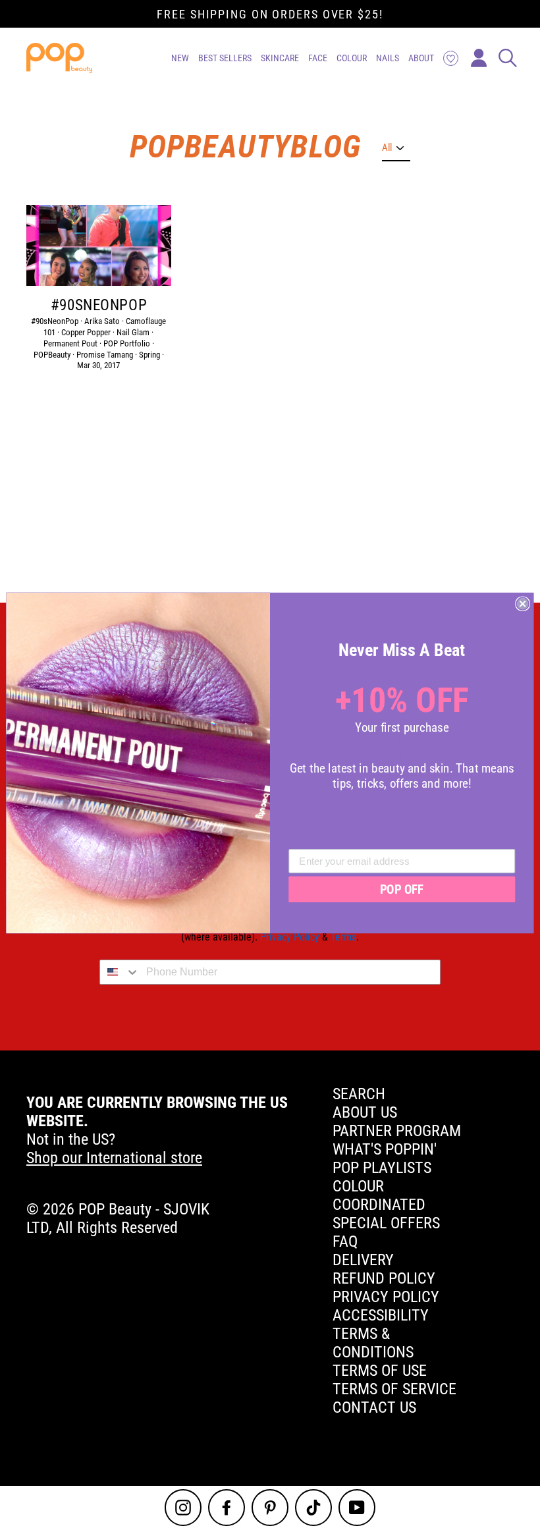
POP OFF (402, 889)
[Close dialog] (522, 603)
